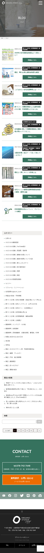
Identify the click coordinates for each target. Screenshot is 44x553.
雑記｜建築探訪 (11, 361)
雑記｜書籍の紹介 (11, 369)
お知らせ (8, 238)
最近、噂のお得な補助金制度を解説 (27, 72)
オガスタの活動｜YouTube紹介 (16, 246)
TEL (7, 545)
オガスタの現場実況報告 (13, 279)
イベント (22, 545)
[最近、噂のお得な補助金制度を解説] (8, 73)
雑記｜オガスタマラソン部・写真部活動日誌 (20, 349)
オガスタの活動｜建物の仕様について (18, 254)
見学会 (8, 345)
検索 (39, 421)
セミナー (8, 283)
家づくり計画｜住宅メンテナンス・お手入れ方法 (21, 304)
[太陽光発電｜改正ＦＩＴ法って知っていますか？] (8, 153)
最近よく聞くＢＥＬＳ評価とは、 (26, 172)
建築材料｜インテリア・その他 (16, 324)
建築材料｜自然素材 (12, 328)
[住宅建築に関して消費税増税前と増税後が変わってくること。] (8, 130)
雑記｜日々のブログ (12, 365)
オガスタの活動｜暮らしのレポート (17, 263)
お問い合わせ (37, 545)
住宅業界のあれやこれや (29, 121)
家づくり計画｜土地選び (13, 320)
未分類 (8, 341)
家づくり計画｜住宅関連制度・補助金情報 (31, 49)
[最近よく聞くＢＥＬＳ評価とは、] (8, 173)
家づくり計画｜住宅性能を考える (16, 312)
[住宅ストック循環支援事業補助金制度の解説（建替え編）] (8, 191)
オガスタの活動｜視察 (13, 271)
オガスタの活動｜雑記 (13, 275)
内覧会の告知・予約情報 (13, 296)
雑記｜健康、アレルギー (13, 353)
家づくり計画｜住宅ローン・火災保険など (19, 308)
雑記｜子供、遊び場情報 (13, 357)
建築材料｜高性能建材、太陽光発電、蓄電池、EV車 (31, 149)
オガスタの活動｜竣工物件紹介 (16, 267)
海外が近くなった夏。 (13, 407)
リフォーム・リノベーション (15, 287)
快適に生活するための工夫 (14, 337)
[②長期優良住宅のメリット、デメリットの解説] (8, 211)
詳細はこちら (32, 60)
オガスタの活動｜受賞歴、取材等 (16, 250)
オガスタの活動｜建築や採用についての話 (19, 259)
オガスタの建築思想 (12, 242)
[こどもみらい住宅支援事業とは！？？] (8, 90)
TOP (2, 38)
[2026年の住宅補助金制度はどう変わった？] (8, 55)
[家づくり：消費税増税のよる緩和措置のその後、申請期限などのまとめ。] (8, 109)
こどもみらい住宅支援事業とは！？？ (28, 89)
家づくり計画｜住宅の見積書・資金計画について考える (23, 300)
